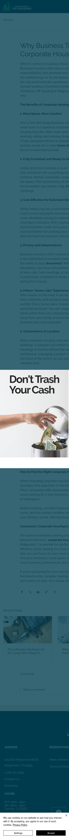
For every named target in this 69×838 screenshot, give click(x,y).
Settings (18, 833)
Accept (51, 833)
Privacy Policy (20, 824)
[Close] (64, 817)
